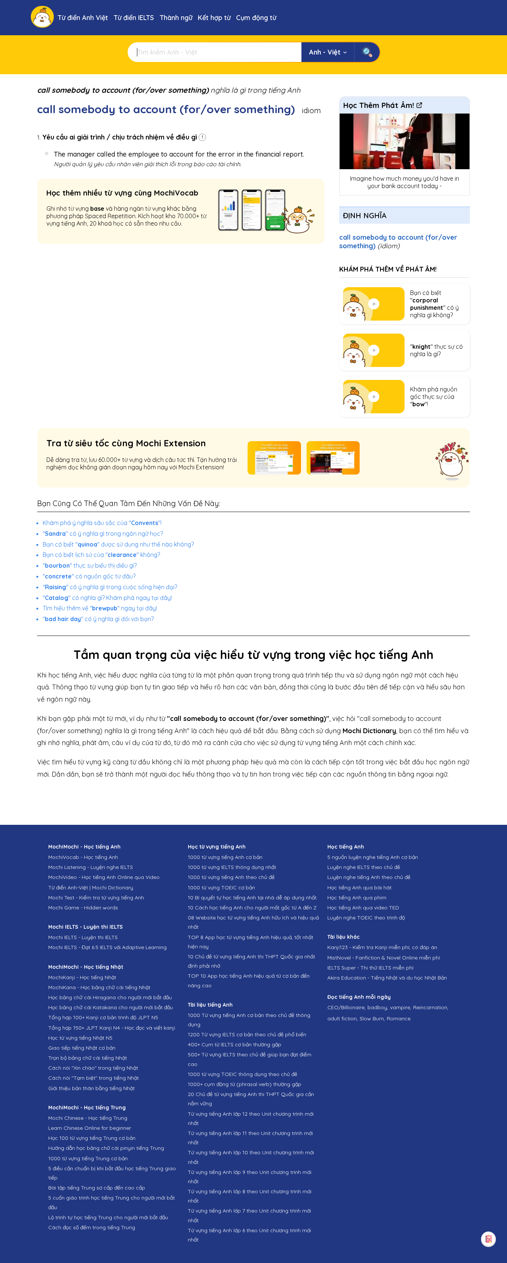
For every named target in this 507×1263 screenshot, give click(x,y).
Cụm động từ (256, 17)
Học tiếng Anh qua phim (356, 897)
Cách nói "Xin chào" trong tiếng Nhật (93, 1067)
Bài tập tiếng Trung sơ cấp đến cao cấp (96, 1187)
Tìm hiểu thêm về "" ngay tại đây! (100, 608)
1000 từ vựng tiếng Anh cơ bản (225, 857)
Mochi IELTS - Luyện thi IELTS (83, 937)
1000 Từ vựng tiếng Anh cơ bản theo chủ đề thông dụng (249, 1020)
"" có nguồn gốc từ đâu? (89, 576)
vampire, (400, 1007)
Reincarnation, (430, 1007)
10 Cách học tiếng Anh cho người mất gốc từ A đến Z (252, 907)
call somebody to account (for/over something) (398, 241)
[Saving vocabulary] (488, 1238)
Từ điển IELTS (134, 17)
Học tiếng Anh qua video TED (363, 907)
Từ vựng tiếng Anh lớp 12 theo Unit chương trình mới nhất (251, 1118)
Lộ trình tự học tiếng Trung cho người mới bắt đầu (108, 1217)
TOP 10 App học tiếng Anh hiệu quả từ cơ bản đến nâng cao (249, 980)
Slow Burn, (372, 1018)
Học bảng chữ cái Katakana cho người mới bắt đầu (110, 1007)
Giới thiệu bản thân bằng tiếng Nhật (91, 1088)
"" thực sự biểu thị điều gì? (90, 565)
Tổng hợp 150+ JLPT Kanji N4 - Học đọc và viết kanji (111, 1027)
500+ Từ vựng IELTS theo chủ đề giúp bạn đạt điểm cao (249, 1059)
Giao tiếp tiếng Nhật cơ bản (81, 1047)
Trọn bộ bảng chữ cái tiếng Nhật (87, 1057)
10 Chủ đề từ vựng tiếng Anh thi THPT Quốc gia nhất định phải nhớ (251, 961)
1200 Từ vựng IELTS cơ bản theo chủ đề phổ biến (247, 1034)
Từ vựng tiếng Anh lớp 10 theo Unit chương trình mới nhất (251, 1157)
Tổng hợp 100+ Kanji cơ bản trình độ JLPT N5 (103, 1017)
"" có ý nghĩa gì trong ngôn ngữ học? (103, 533)
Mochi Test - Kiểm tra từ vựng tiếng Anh (96, 897)
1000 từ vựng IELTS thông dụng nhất (232, 867)
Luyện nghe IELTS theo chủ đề (363, 867)
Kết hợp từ (214, 17)
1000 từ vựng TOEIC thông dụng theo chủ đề (242, 1074)
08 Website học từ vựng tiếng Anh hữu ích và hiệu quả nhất (253, 922)
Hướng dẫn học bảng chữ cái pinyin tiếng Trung (106, 1148)
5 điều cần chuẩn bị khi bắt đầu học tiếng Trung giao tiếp (112, 1173)
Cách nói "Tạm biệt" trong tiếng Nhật (93, 1078)
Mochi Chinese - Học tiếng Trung (87, 1118)
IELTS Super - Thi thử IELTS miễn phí (370, 967)
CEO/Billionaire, (346, 1007)
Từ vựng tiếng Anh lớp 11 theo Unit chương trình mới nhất (250, 1138)
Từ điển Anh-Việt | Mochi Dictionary (90, 887)
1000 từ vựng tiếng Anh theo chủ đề (231, 877)
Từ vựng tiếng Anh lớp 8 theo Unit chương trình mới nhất (249, 1196)
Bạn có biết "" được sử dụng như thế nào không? (118, 544)
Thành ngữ (176, 17)
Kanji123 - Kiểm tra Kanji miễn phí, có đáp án (382, 947)
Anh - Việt (324, 52)
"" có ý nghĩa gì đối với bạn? (98, 619)
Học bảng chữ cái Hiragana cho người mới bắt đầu (110, 997)
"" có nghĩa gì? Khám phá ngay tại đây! (107, 597)
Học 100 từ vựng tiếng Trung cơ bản (91, 1138)
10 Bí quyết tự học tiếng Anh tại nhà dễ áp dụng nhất (252, 897)
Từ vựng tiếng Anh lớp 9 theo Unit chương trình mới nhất (249, 1177)
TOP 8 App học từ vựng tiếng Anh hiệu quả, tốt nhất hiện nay (250, 942)
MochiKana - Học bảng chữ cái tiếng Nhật (99, 987)
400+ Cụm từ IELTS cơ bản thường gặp (234, 1044)
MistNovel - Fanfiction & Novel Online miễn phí (383, 957)
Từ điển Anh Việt (83, 17)
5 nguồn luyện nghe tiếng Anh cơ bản (372, 857)
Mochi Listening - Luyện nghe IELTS (90, 867)
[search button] (367, 52)
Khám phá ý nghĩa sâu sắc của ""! (102, 522)
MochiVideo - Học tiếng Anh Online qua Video (104, 877)
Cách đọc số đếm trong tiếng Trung (91, 1227)
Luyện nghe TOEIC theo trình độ (366, 917)
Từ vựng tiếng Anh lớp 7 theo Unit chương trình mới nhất (249, 1215)
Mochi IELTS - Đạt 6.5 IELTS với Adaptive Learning (107, 947)
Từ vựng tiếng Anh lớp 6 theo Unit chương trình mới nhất (249, 1235)
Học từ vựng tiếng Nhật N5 (80, 1037)
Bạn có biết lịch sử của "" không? (101, 554)
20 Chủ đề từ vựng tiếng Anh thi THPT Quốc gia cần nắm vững (251, 1099)
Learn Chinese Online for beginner (89, 1128)
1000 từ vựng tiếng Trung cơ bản (88, 1158)
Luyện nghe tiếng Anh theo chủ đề (368, 877)
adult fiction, (342, 1018)
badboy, (377, 1007)
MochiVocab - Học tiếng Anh (83, 857)
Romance (398, 1018)
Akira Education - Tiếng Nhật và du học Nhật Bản (387, 977)
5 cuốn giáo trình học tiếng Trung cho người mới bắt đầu (111, 1202)
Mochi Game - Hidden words (83, 907)
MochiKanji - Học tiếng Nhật (82, 977)
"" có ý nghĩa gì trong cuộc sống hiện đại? (110, 587)
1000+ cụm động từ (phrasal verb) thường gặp (244, 1084)
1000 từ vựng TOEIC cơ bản (221, 887)
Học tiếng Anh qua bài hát (359, 887)
